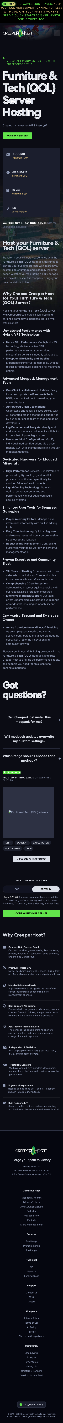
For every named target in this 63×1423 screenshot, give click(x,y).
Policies (32, 1331)
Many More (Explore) (31, 1224)
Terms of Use (31, 1322)
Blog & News (31, 1352)
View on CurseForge (31, 859)
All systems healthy (33, 1404)
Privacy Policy (31, 1318)
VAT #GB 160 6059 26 (24, 1170)
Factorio (31, 1220)
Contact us (31, 1292)
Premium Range (31, 1245)
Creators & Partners (31, 1370)
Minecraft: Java (31, 1202)
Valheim (31, 1211)
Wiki (31, 1297)
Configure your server (31, 913)
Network (31, 1271)
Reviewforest (31, 1361)
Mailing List (31, 1366)
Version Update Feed (32, 1375)
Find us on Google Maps (31, 1336)
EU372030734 (42, 1170)
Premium (46, 889)
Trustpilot (32, 1357)
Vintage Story (31, 1215)
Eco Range (31, 1241)
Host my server (17, 135)
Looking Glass (31, 1276)
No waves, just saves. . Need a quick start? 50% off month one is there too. (31, 11)
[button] (57, 33)
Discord (31, 1301)
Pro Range (31, 1250)
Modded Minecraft (32, 1197)
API (31, 1267)
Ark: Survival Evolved (31, 1206)
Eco (17, 889)
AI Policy (31, 1327)
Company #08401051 (31, 1166)
